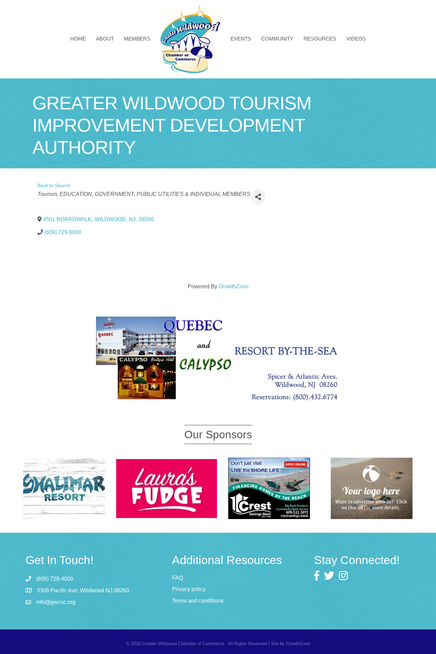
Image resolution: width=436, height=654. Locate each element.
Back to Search (53, 185)
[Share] (258, 196)
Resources (319, 39)
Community (277, 39)
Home (78, 39)
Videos (356, 39)
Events (241, 39)
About (105, 39)
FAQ (177, 578)
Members (137, 39)
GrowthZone (234, 286)
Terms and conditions (197, 601)
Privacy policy (189, 589)
